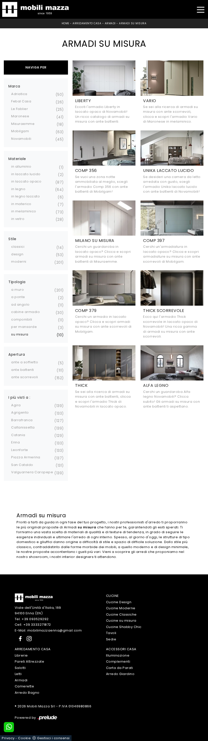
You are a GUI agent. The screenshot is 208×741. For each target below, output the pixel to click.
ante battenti (22, 369)
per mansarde (24, 326)
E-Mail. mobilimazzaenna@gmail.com (48, 630)
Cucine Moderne (120, 608)
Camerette (24, 686)
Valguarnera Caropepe (32, 472)
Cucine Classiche (121, 614)
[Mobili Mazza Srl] (34, 597)
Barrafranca (22, 420)
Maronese (20, 116)
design (17, 254)
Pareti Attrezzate (29, 661)
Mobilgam (20, 131)
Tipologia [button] (17, 281)
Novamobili (21, 138)
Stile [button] (12, 238)
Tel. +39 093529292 (32, 619)
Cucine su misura (121, 620)
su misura (19, 334)
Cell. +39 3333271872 (33, 624)
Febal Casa (21, 101)
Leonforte (19, 449)
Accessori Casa (121, 649)
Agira (16, 405)
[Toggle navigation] (200, 9)
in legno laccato (25, 196)
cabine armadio (25, 311)
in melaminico (23, 211)
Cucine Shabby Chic (124, 626)
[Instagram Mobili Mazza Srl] (28, 638)
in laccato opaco (26, 181)
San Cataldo (22, 464)
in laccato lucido (26, 174)
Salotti (20, 667)
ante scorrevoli (24, 377)
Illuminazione (118, 655)
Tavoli (111, 633)
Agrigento (20, 412)
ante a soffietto (24, 362)
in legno (18, 189)
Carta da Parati (119, 667)
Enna (15, 442)
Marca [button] (14, 86)
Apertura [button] (16, 354)
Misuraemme (22, 123)
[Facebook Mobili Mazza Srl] (19, 638)
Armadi (110, 23)
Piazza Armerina (25, 457)
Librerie (21, 655)
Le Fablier (19, 108)
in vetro (17, 218)
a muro (17, 289)
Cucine (112, 595)
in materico (21, 203)
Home (65, 23)
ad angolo (20, 304)
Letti (18, 673)
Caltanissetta (23, 427)
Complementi (118, 661)
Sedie (111, 639)
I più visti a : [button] (19, 397)
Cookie (24, 738)
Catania (18, 435)
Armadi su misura (132, 23)
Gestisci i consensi (53, 738)
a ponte (18, 297)
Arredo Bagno (27, 692)
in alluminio (21, 166)
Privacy (8, 738)
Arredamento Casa (87, 23)
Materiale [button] (17, 158)
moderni (18, 261)
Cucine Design (119, 602)
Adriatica (19, 94)
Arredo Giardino (120, 673)
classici (17, 246)
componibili (21, 319)
